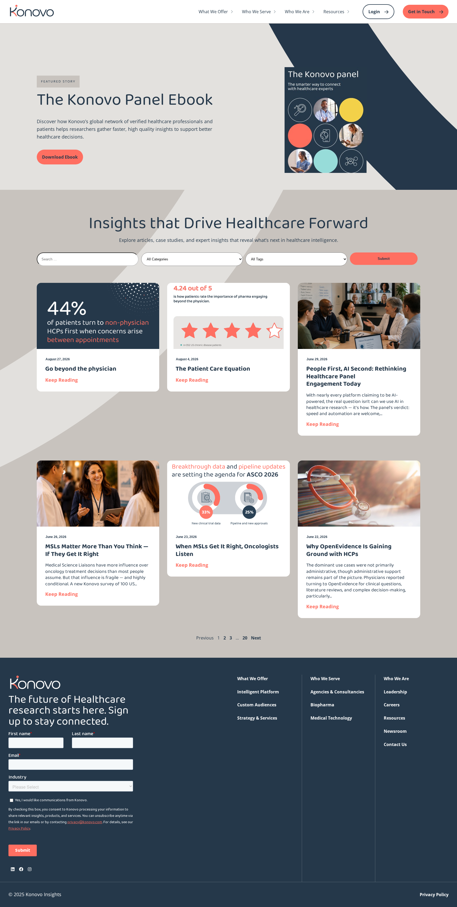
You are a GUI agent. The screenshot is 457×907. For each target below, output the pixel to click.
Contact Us (395, 744)
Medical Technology (331, 718)
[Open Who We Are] (313, 11)
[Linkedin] (12, 869)
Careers (392, 705)
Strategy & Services (257, 718)
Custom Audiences (256, 705)
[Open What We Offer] (232, 11)
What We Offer (252, 679)
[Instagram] (29, 869)
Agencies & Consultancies (337, 692)
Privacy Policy (434, 894)
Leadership (395, 692)
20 (245, 638)
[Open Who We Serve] (274, 11)
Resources (394, 718)
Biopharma (322, 705)
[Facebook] (21, 869)
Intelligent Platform (258, 692)
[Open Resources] (348, 11)
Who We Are (396, 679)
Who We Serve (325, 679)
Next (256, 638)
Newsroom (395, 731)
